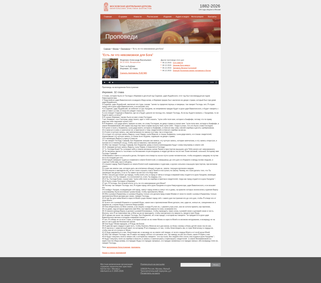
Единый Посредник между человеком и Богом (192, 70)
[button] (109, 82)
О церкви (122, 17)
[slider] (160, 82)
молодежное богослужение (118, 247)
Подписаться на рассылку (152, 264)
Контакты (212, 17)
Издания (168, 17)
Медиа (115, 49)
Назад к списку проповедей (114, 253)
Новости (138, 17)
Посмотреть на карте (150, 273)
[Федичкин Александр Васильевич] (110, 78)
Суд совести (178, 63)
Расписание (152, 17)
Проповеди (125, 49)
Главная (108, 17)
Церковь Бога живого (181, 65)
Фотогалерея (197, 17)
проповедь (135, 247)
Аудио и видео (182, 17)
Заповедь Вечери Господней (184, 68)
